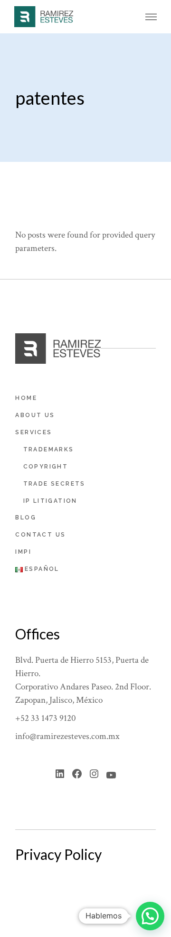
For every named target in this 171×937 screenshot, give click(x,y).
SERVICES (33, 432)
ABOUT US (35, 415)
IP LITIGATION (50, 501)
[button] (151, 17)
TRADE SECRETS (54, 483)
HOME (26, 398)
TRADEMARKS (48, 449)
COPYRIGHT (45, 466)
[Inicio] (43, 16)
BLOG (25, 517)
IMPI (23, 551)
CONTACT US (40, 534)
